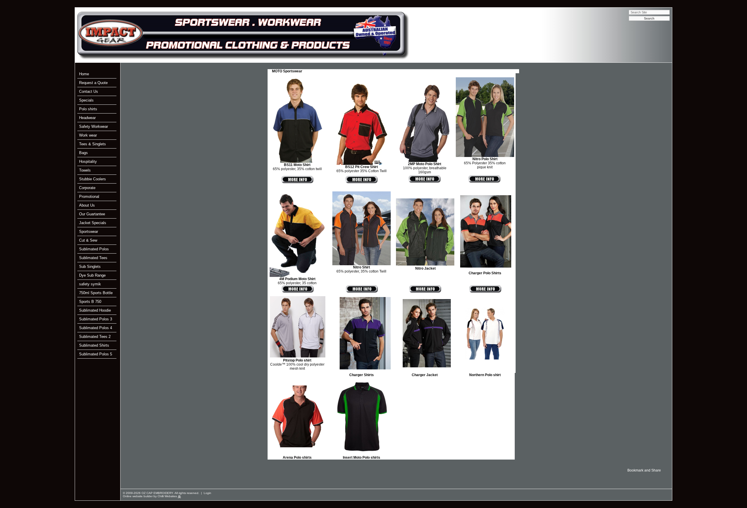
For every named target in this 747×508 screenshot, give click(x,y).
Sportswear (88, 231)
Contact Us (88, 91)
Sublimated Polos (94, 249)
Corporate (87, 188)
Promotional (89, 196)
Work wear (88, 135)
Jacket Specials (92, 223)
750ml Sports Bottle (96, 293)
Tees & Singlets (92, 144)
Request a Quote (93, 83)
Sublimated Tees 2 (95, 336)
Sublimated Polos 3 (95, 319)
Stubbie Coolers (92, 179)
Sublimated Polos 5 (95, 354)
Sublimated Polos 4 (95, 328)
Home (84, 74)
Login (207, 493)
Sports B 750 (90, 301)
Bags (83, 153)
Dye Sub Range (92, 275)
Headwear (87, 118)
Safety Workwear (93, 126)
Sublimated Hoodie (95, 310)
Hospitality (88, 161)
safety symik (90, 284)
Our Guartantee (92, 214)
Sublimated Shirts (94, 345)
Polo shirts (88, 109)
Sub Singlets (90, 266)
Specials (86, 100)
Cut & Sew (88, 240)
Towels (85, 170)
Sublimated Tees (93, 258)
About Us (87, 205)
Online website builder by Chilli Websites (150, 496)
